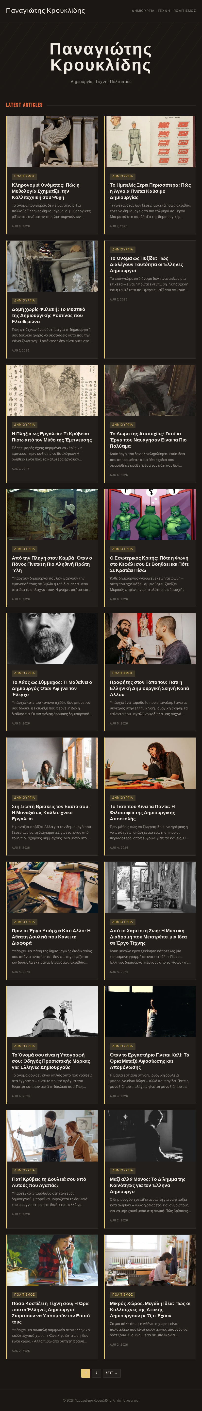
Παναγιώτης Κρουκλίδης (45, 11)
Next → (112, 1373)
